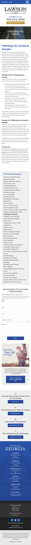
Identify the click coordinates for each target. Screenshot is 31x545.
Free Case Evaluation (15, 513)
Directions (15, 510)
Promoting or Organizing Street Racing (15, 251)
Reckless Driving (8, 256)
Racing (5, 253)
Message (4, 324)
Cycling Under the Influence (11, 190)
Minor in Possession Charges (11, 232)
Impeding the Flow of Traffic (12, 223)
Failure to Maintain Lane (10, 207)
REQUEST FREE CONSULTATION (15, 22)
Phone (3, 313)
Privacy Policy (16, 508)
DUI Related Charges (12, 174)
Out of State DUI (8, 240)
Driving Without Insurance (11, 199)
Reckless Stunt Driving (10, 258)
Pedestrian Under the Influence (12, 245)
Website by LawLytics (15, 541)
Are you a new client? (7, 319)
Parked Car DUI (8, 242)
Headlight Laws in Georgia (11, 216)
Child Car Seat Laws (9, 183)
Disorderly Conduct (9, 192)
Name (3, 301)
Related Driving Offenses (10, 260)
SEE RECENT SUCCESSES (15, 437)
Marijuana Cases (8, 227)
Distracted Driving (8, 194)
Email (3, 307)
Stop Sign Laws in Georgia (11, 264)
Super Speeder (7, 266)
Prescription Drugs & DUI (11, 249)
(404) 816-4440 (7, 2)
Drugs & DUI (7, 201)
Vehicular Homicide (9, 275)
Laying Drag (7, 225)
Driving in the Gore (9, 197)
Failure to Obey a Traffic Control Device (15, 210)
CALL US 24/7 (15, 401)
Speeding (6, 262)
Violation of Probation (10, 277)
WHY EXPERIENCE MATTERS (15, 425)
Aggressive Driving (8, 179)
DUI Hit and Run (8, 203)
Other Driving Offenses (10, 238)
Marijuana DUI (7, 229)
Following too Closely (10, 214)
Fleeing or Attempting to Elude (12, 212)
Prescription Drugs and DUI (11, 247)
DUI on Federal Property (10, 205)
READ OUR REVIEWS (15, 413)
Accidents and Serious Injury (11, 177)
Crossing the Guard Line (10, 188)
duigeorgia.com (15, 525)
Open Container (8, 236)
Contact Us (15, 507)
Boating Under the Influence (12, 181)
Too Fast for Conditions (10, 273)
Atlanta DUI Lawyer (15, 505)
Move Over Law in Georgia (11, 234)
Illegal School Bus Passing (11, 218)
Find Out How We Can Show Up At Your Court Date (15, 379)
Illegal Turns (7, 221)
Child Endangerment (9, 186)
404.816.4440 (15, 19)
